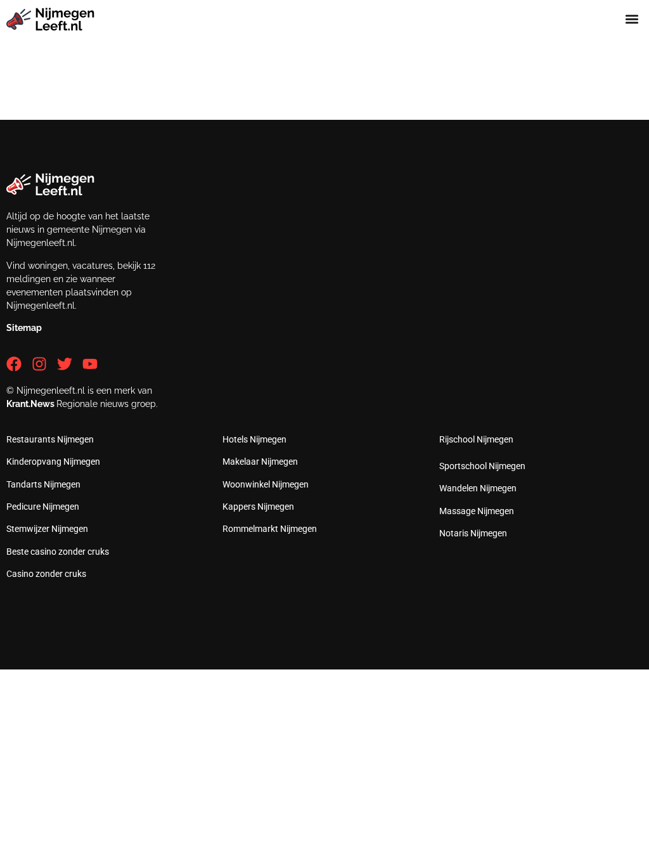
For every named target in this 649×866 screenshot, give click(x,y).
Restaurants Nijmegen (50, 439)
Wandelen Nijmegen (478, 488)
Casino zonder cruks (46, 574)
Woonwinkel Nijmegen (265, 484)
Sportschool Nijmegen (482, 466)
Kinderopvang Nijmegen (53, 461)
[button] (632, 19)
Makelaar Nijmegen (260, 461)
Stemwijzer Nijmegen (47, 529)
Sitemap (24, 328)
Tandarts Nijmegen (43, 484)
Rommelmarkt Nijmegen (269, 529)
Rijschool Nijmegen (476, 439)
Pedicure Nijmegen (42, 506)
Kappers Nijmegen (258, 506)
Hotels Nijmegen (254, 439)
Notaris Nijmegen (473, 533)
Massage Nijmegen (476, 511)
